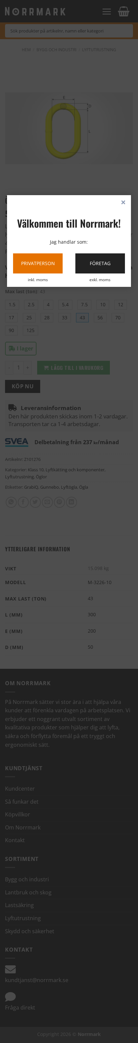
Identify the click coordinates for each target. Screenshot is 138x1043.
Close (123, 203)
